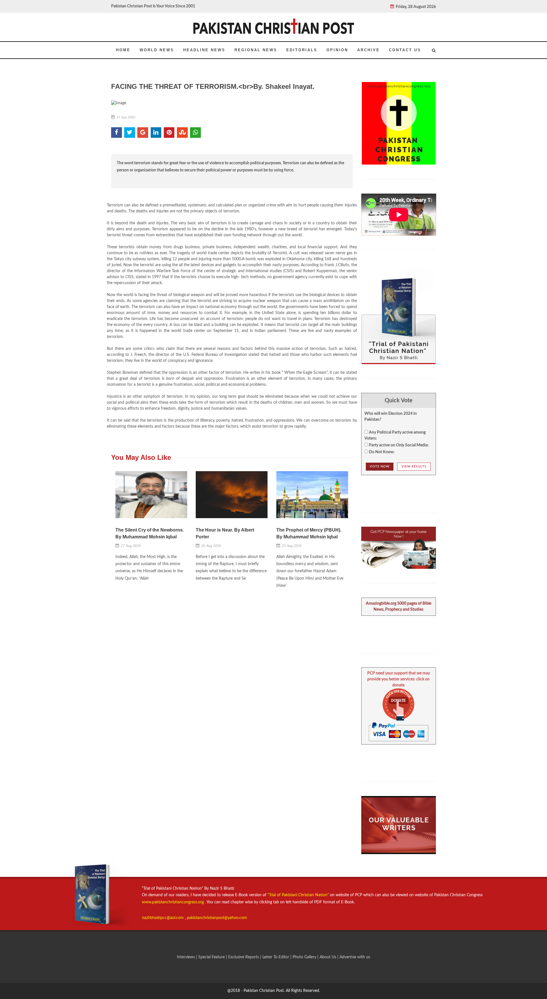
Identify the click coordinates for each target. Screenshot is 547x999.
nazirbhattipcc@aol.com (163, 918)
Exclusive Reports (244, 957)
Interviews (186, 957)
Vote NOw (379, 466)
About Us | (330, 957)
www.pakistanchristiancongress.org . (174, 902)
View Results (413, 466)
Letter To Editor (276, 957)
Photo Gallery (304, 957)
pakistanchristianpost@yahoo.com (217, 918)
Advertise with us (355, 957)
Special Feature (212, 957)
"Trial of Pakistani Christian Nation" (299, 895)
